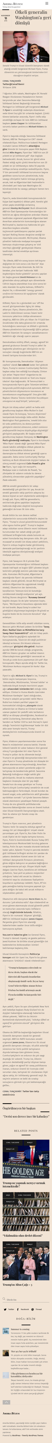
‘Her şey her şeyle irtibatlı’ (24, 1351)
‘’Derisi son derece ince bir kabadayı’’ (26, 1116)
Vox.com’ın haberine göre (15, 935)
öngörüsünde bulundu (21, 912)
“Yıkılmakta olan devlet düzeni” (23, 1235)
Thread (38, 1309)
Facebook (24, 1309)
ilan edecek (23, 365)
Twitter (11, 1309)
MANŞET (30, 1142)
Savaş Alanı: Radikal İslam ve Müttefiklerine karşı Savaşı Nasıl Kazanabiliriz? (26, 630)
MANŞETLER (10, 1149)
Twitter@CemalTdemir (13, 84)
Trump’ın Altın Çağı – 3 (17, 1284)
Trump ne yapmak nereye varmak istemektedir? (24, 1184)
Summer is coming (20, 1329)
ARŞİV (8, 1195)
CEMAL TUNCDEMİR (12, 1142)
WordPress (16, 1435)
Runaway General (37, 597)
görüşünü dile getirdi (24, 646)
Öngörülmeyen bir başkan (19, 1108)
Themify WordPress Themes (32, 1435)
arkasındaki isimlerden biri (20, 689)
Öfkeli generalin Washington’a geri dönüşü (33, 17)
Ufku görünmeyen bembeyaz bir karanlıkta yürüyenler (27, 1375)
